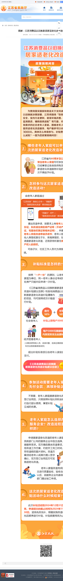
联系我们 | (50, 573)
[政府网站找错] (10, 575)
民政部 (58, 2)
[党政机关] (3, 575)
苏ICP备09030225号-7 (39, 577)
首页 (44, 10)
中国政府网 (39, 2)
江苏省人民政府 (49, 2)
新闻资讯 (51, 10)
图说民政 (16, 25)
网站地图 (55, 573)
